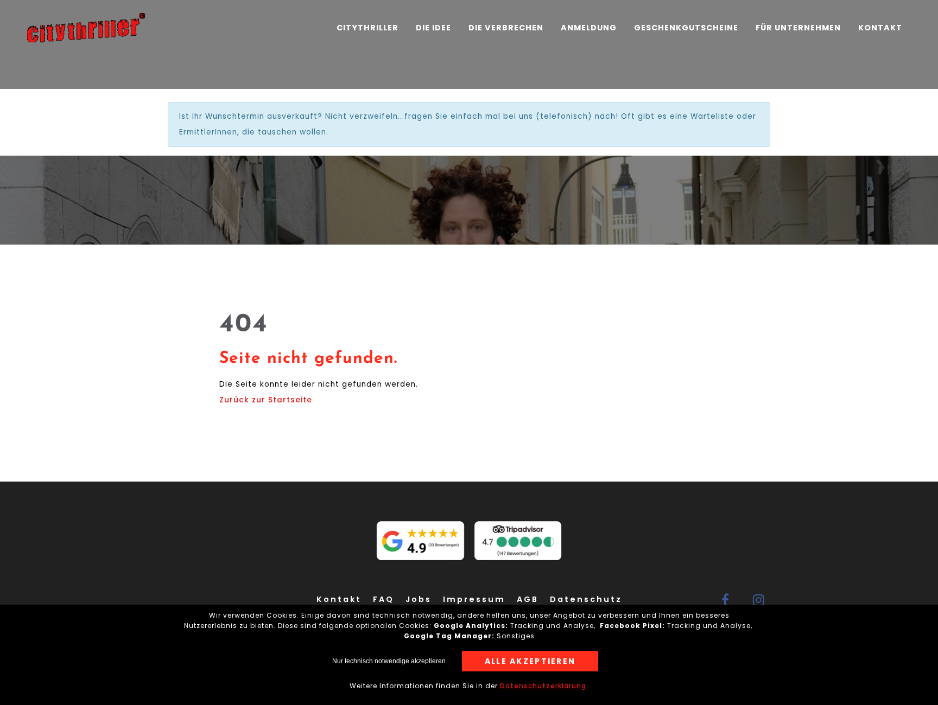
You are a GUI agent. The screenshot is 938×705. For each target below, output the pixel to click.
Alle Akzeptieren (530, 661)
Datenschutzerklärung (543, 685)
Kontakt (880, 27)
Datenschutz (586, 599)
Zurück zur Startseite (265, 400)
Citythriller (367, 27)
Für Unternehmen (798, 27)
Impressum (474, 599)
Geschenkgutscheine (686, 27)
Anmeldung (589, 27)
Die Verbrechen (505, 27)
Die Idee (433, 27)
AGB (527, 599)
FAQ (383, 599)
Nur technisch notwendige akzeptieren (389, 661)
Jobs (418, 599)
